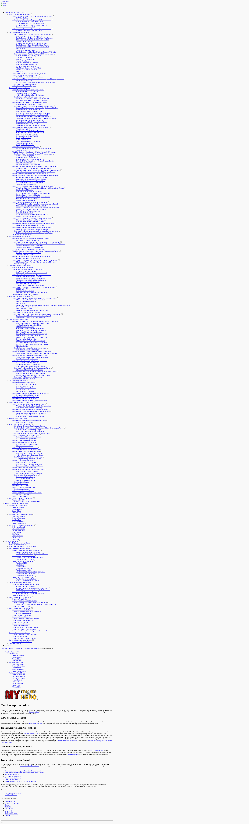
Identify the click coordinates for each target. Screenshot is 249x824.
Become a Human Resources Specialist (24, 638)
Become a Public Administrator (22, 642)
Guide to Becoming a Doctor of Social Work (22, 546)
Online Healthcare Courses (20, 482)
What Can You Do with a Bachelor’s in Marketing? (32, 357)
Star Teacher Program (96, 750)
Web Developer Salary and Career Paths (28, 449)
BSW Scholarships (22, 18)
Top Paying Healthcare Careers (22, 234)
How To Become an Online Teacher (27, 581)
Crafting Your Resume (23, 61)
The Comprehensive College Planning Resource (31, 280)
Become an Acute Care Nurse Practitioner (25, 627)
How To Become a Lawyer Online (19, 543)
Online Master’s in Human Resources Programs (31, 368)
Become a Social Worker (24, 592)
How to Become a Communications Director (30, 416)
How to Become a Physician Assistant (28, 211)
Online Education (14, 12)
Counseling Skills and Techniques (22, 267)
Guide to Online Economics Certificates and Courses (28, 426)
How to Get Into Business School (26, 339)
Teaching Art (20, 565)
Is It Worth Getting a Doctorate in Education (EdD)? (32, 43)
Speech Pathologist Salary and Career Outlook (30, 125)
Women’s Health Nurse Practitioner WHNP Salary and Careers (35, 172)
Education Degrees (19, 32)
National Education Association (67, 740)
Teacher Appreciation (19, 523)
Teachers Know (18, 505)
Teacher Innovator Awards (13, 778)
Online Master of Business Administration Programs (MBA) (35, 321)
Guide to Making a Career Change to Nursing (30, 132)
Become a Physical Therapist (21, 617)
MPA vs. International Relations (26, 301)
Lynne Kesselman (17, 536)
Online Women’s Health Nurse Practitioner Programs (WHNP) (36, 170)
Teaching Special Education (24, 575)
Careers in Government (20, 640)
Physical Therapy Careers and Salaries (28, 195)
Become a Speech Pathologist (21, 615)
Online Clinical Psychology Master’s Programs (31, 256)
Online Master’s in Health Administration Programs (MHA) (35, 231)
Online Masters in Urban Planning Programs (26, 312)
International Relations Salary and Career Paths (30, 317)
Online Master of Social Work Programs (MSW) (31, 20)
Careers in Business (19, 633)
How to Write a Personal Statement (27, 63)
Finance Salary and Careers (24, 446)
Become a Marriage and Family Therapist (29, 603)
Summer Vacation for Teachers (25, 559)
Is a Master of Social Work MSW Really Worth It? (31, 25)
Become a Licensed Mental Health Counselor (26, 584)
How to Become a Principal (17, 545)
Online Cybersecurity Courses (26, 451)
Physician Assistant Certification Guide (28, 216)
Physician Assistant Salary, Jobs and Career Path (31, 209)
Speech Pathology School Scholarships (28, 109)
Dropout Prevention (18, 518)
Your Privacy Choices (11, 814)
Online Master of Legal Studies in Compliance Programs (29, 400)
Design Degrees (18, 418)
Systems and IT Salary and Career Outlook (29, 466)
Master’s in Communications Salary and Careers (31, 413)
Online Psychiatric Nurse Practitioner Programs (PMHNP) (30, 173)
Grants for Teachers (18, 521)
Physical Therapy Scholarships (25, 200)
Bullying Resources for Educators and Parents (30, 278)
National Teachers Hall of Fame (29, 766)
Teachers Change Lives (20, 514)
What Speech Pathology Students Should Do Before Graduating (36, 118)
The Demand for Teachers (13, 793)
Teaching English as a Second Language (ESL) (30, 572)
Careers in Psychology (20, 597)
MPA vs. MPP (20, 303)
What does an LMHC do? (20, 595)
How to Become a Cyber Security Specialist (29, 453)
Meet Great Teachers (11, 795)
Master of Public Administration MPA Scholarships (32, 310)
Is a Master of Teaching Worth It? (26, 66)
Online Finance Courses (24, 442)
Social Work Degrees (19, 14)
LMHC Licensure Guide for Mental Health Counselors (33, 590)
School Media (16, 512)
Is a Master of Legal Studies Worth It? (28, 395)
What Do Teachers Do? (16, 503)
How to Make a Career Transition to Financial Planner (33, 323)
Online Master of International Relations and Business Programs (36, 314)
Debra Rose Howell (18, 527)
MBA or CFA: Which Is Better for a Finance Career (32, 337)
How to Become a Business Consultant (24, 634)
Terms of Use (9, 808)
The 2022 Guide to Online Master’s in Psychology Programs (35, 251)
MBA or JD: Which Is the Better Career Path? (30, 341)
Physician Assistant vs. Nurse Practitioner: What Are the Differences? (37, 207)
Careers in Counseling (20, 582)
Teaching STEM (21, 563)
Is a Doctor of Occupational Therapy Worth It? (30, 182)
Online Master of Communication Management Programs (30, 409)
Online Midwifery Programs (25, 147)
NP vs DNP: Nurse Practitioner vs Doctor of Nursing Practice (35, 161)
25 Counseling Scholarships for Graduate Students (31, 273)
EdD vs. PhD (20, 48)
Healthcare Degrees (19, 88)
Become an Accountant (19, 636)
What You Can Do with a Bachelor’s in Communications (33, 406)
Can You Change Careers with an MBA (28, 325)
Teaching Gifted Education (24, 568)
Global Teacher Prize (11, 780)
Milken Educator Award (12, 774)
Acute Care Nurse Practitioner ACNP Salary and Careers (33, 168)
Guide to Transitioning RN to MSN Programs (30, 95)
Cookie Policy (9, 812)
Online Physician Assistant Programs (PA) (29, 202)
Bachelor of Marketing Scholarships (27, 359)
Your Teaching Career (23, 556)
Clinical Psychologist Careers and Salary (28, 258)
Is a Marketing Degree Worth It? (26, 478)
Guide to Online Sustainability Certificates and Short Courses (31, 433)
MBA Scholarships (22, 346)
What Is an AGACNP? (23, 129)
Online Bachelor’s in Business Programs (29, 348)
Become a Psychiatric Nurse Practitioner (24, 629)
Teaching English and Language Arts (27, 573)
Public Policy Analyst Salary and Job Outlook (30, 431)
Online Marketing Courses (24, 475)
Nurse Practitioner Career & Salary (27, 157)
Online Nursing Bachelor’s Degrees (27, 90)
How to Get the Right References (26, 64)
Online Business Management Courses (24, 440)
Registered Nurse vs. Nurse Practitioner (28, 164)
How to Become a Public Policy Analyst (28, 430)
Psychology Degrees (19, 236)
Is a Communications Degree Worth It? (28, 415)
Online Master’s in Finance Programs (23, 379)
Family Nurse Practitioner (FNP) (26, 163)
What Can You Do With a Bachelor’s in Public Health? (33, 99)
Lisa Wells (15, 534)
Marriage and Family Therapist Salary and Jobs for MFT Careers (36, 262)
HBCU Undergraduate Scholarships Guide (29, 77)
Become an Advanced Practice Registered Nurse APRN (29, 631)
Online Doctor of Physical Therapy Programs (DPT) (32, 186)
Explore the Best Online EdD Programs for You (31, 34)
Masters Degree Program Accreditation (28, 552)
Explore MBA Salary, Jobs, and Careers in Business (32, 344)
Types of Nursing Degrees (24, 143)
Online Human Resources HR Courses (24, 467)
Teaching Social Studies (23, 570)
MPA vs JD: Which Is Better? (25, 391)
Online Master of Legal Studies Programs (29, 393)
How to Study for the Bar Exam (26, 388)
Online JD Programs (23, 382)
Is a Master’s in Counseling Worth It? (27, 271)
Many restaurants (73, 754)
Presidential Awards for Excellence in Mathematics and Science (24, 773)
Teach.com (4, 648)
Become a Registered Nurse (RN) (22, 620)
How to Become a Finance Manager (27, 444)
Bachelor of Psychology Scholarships (27, 240)
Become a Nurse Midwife (20, 625)
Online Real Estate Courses (20, 496)
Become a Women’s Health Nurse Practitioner (26, 611)
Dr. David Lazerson (18, 529)
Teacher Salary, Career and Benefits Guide (29, 557)
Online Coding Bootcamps (25, 448)
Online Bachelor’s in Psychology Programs (30, 238)
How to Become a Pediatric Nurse (22, 610)
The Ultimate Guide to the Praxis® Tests (28, 68)
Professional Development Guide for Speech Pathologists (33, 116)
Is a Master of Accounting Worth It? (27, 362)
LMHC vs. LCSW (22, 289)
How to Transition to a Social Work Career (29, 21)
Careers (11, 541)
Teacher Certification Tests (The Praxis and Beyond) (32, 554)
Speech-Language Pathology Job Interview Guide (31, 122)
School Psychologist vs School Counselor (29, 276)
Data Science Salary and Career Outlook (28, 437)
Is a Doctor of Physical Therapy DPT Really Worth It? (33, 193)
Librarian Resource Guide (24, 80)
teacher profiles (34, 712)
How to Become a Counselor (25, 291)
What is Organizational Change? (26, 50)
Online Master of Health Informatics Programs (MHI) (33, 223)
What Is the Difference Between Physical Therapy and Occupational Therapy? (40, 188)
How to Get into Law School (25, 386)
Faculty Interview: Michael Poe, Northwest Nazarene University (36, 52)
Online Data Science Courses (25, 435)
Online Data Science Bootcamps (26, 493)
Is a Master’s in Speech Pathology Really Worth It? (32, 115)
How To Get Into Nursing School (26, 134)
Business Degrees (18, 319)
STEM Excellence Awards (13, 776)
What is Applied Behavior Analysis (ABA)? (29, 247)
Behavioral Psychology (19, 264)
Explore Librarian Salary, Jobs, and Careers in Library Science (35, 82)
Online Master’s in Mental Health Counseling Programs (33, 287)
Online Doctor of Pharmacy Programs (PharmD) (31, 218)
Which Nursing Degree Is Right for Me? (28, 141)
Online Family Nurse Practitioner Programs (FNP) (32, 154)
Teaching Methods (18, 507)
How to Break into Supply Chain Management (30, 373)
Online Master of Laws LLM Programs (24, 398)
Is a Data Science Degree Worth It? (27, 438)
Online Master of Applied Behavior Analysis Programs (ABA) (36, 242)
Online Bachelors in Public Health (27, 97)
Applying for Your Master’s (24, 57)
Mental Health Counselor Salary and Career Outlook (32, 292)
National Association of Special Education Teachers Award (23, 771)
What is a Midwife (22, 150)
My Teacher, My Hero (35, 723)
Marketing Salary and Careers (25, 480)
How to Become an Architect (25, 422)
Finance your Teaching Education (26, 70)
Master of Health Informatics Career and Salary (30, 225)
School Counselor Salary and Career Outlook (30, 285)
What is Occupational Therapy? (26, 184)
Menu (2, 7)
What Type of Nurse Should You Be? (27, 93)
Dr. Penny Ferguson (18, 530)
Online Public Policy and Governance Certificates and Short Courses (37, 428)
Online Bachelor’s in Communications (28, 404)
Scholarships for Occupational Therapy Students (31, 179)
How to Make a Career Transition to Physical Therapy (33, 197)
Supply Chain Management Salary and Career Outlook (33, 375)
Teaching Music (21, 566)
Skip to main (5, 1)
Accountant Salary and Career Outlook (28, 364)
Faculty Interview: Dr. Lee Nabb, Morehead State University (35, 38)
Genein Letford (17, 532)
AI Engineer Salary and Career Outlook (28, 459)
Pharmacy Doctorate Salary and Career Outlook (31, 220)
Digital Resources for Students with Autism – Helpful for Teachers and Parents (40, 244)
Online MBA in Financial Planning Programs (30, 328)
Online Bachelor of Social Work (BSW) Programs (32, 16)
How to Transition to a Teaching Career (28, 56)
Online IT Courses (22, 460)
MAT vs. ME (20, 71)
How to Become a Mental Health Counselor (30, 588)
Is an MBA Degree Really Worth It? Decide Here (31, 342)
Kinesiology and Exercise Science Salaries (29, 104)
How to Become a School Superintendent (29, 36)
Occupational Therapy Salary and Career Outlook (31, 177)
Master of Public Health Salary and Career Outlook (32, 229)
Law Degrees (17, 380)
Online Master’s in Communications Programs (31, 411)
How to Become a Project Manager (27, 471)
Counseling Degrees (19, 265)
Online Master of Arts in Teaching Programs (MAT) (32, 54)
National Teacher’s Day (31, 733)
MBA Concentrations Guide (25, 327)
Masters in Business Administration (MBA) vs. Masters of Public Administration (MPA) (43, 305)
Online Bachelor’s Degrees (25, 75)
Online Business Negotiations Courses (24, 487)
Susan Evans (16, 537)
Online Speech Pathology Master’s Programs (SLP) (32, 106)
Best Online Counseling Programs (27, 269)
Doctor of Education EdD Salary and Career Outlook (32, 47)
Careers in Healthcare (20, 608)
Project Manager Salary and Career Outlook (29, 473)
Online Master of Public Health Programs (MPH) (31, 227)
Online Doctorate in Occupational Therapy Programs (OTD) (35, 175)
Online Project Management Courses (28, 469)
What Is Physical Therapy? (24, 190)
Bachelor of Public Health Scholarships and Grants (32, 100)
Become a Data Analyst (23, 494)
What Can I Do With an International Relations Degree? (33, 316)
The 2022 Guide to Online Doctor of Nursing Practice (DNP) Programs (34, 152)
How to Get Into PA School (24, 213)
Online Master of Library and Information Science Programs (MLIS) (37, 79)
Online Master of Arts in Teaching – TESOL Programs (29, 73)
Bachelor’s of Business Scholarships (27, 350)
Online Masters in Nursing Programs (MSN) (30, 127)
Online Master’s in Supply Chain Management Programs (34, 372)
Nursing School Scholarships (25, 145)
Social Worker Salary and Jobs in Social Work (30, 23)
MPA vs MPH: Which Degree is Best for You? (30, 300)
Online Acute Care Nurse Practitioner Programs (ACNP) (34, 166)
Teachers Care (16, 520)
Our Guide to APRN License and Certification (30, 159)
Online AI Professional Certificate (27, 457)
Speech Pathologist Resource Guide (27, 123)
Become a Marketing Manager (25, 477)
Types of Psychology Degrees (25, 254)
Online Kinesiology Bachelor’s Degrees (29, 102)
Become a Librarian (15, 643)
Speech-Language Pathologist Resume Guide (30, 120)
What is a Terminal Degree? (24, 41)
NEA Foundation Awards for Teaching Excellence (20, 781)
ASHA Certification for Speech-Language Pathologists (33, 113)
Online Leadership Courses (20, 489)
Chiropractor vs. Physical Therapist (27, 198)
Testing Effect (16, 511)
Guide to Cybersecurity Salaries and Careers (29, 455)
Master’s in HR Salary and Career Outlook (29, 370)
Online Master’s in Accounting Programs (29, 361)
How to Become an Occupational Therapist (25, 618)
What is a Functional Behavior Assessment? (29, 245)
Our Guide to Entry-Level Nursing (27, 91)
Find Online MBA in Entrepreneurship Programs (31, 330)
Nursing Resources (22, 139)
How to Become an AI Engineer (26, 462)
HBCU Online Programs (21, 498)
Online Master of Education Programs (24, 86)
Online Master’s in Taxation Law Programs (25, 397)
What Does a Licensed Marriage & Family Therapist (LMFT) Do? (36, 604)
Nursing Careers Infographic (25, 156)
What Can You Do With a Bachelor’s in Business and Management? (37, 353)
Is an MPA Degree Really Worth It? (27, 307)
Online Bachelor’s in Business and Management (31, 352)
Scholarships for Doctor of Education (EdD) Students (32, 40)
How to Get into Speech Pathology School (29, 111)
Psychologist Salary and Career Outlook (28, 253)
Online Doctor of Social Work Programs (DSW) (31, 29)
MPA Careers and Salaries (24, 308)
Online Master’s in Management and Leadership (27, 377)
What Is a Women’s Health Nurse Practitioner (30, 131)
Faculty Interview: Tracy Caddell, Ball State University (33, 45)
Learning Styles (17, 509)
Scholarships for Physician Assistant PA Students (31, 206)
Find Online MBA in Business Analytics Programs (31, 334)
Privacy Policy (9, 810)
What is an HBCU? (18, 500)
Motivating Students (18, 516)
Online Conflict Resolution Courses (23, 491)
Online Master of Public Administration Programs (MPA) (34, 298)
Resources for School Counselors (26, 283)
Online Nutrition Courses (20, 484)
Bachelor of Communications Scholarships (29, 408)
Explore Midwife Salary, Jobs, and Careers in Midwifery (33, 148)
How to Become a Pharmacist (21, 613)
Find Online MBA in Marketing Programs (29, 332)
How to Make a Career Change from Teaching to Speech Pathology (37, 108)
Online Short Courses (20, 424)
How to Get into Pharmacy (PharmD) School (30, 222)
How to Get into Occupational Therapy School (30, 181)
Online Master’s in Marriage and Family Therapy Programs (35, 260)
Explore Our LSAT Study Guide (26, 384)
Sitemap (7, 815)
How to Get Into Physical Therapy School (29, 191)
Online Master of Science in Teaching (24, 84)
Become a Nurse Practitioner (21, 622)
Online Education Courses (20, 485)
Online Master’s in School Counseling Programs (31, 275)
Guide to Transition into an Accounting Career (30, 366)
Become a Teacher (19, 548)
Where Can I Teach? (23, 577)
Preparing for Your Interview (25, 59)
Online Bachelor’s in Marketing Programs (29, 355)
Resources (8, 645)
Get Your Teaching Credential (25, 550)
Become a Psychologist (19, 599)
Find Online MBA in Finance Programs (28, 335)
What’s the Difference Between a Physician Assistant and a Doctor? (37, 204)
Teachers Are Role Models (21, 525)
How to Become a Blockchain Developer (29, 464)
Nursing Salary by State (23, 138)
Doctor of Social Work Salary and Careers (29, 30)
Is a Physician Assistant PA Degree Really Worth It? (32, 214)
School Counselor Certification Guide (27, 282)
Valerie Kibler (16, 539)
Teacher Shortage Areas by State (26, 579)
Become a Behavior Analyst (21, 606)
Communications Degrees (21, 402)
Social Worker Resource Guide (25, 27)
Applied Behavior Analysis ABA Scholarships (30, 249)
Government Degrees (19, 296)
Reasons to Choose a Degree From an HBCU (26, 502)
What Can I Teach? (22, 561)
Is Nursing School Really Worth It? (27, 136)
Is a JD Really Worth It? (23, 389)
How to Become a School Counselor (23, 586)
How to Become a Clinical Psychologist (24, 601)
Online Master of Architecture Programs (29, 420)
